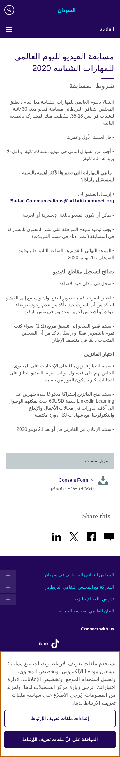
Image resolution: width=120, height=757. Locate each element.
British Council (99, 10)
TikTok (42, 644)
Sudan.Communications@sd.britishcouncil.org (62, 200)
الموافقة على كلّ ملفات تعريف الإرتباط (60, 739)
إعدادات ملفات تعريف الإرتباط (60, 718)
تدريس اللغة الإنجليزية (94, 598)
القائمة (107, 29)
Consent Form (73, 480)
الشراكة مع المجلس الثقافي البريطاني (79, 586)
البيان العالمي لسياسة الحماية (86, 610)
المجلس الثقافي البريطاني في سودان (79, 574)
